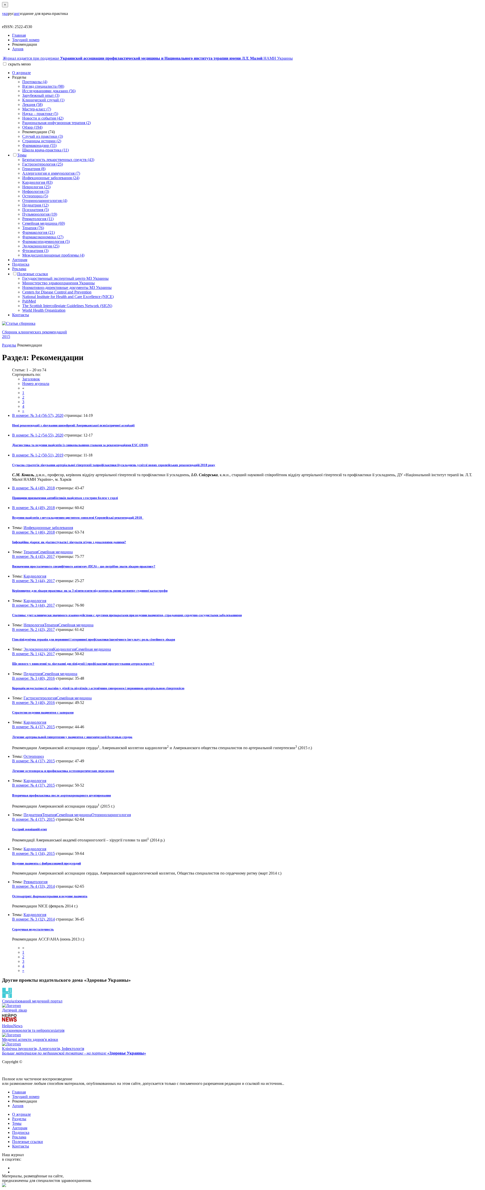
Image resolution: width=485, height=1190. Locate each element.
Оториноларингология (111, 815)
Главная (19, 35)
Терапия (30, 552)
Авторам (19, 260)
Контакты (20, 315)
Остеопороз (33, 756)
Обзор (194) (32, 127)
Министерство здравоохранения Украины (58, 283)
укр (5, 13)
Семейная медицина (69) (43, 223)
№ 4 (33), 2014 (33, 886)
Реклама (19, 269)
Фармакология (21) (38, 232)
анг (17, 13)
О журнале (21, 73)
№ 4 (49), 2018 (33, 488)
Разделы (9, 345)
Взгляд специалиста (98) (43, 86)
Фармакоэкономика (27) (42, 237)
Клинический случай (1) (43, 100)
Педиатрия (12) (35, 205)
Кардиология (34, 576)
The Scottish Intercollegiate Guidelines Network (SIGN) (67, 306)
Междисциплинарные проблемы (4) (53, 255)
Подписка (20, 264)
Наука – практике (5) (40, 113)
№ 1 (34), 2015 (33, 853)
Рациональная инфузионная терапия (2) (56, 123)
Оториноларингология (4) (44, 200)
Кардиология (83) (37, 182)
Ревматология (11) (38, 219)
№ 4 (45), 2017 (33, 556)
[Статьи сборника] (242, 323)
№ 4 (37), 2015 (33, 727)
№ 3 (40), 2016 (33, 678)
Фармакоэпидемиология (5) (46, 241)
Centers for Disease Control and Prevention (56, 292)
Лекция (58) (32, 104)
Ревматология (35, 882)
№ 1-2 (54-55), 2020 (37, 435)
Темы (22, 155)
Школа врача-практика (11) (45, 150)
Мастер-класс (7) (36, 109)
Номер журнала (35, 383)
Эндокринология (38, 649)
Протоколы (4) (34, 82)
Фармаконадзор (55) (39, 145)
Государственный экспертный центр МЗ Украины (65, 278)
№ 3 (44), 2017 (33, 581)
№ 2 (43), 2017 (33, 629)
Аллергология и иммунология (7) (51, 173)
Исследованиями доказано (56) (49, 91)
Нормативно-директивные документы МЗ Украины (67, 287)
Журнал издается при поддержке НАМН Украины (148, 58)
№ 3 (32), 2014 (33, 919)
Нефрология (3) (35, 191)
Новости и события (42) (42, 118)
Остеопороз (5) (35, 196)
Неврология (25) (36, 187)
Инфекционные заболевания (48, 527)
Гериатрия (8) (33, 169)
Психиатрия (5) (35, 210)
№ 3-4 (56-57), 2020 (37, 415)
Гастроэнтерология (40, 698)
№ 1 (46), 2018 (33, 532)
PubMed (29, 301)
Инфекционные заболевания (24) (50, 178)
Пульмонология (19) (39, 214)
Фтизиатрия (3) (35, 250)
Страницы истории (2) (41, 141)
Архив (17, 49)
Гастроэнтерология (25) (42, 164)
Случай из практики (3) (42, 136)
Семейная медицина (55, 552)
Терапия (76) (33, 228)
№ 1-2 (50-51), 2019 (37, 455)
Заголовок (31, 379)
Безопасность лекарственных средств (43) (58, 159)
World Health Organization (43, 310)
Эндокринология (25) (40, 246)
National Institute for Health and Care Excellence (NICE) (68, 296)
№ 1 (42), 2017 (33, 654)
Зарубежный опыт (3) (40, 95)
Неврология (33, 625)
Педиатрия (32, 674)
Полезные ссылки (32, 274)
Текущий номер (25, 40)
